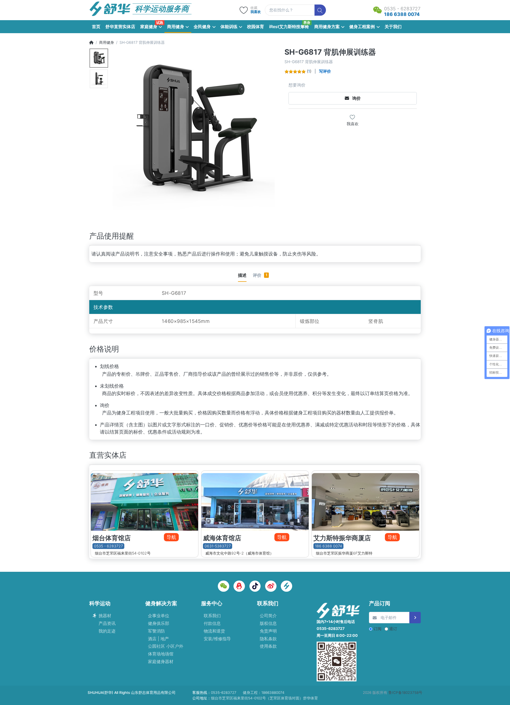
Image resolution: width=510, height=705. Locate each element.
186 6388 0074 (328, 546)
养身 (306, 22)
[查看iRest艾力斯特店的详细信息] (365, 501)
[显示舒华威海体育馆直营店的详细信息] (255, 501)
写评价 (325, 71)
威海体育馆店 (222, 538)
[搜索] (320, 10)
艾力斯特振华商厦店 (342, 538)
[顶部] (91, 42)
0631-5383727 (218, 546)
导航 (171, 537)
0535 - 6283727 (108, 546)
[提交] (415, 617)
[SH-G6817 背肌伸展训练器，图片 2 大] (99, 79)
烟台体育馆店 (111, 538)
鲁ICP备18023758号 (405, 692)
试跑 (159, 22)
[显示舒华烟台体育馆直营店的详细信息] (144, 501)
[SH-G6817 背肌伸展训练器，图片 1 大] (99, 58)
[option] (197, 132)
